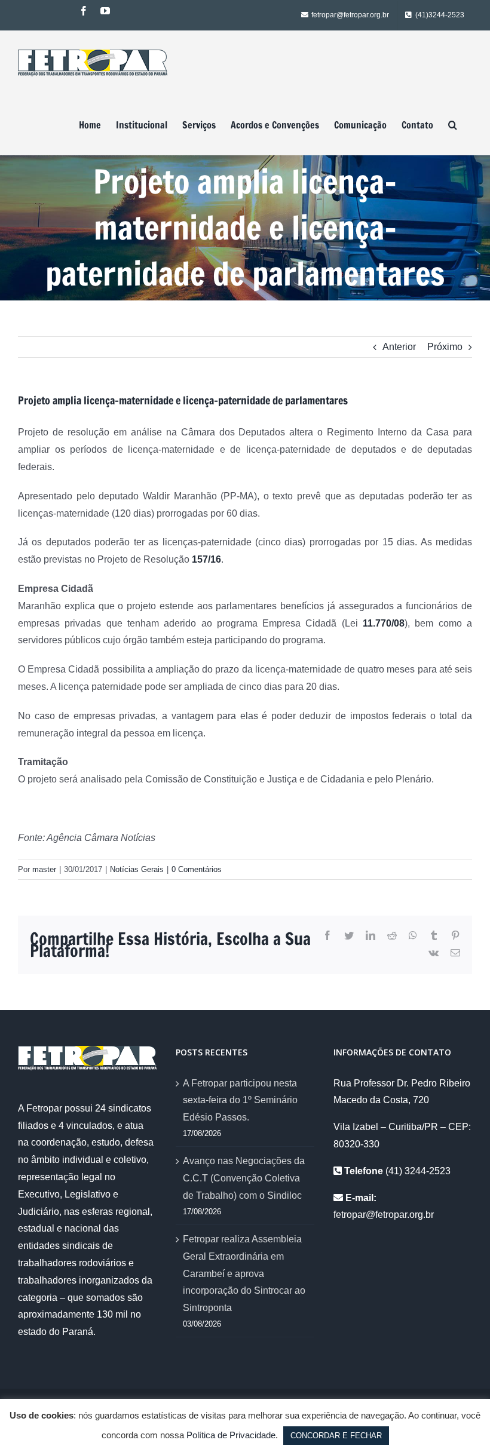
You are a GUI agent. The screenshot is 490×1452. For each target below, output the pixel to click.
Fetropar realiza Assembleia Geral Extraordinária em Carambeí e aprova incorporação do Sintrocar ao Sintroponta (244, 1273)
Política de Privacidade (230, 1435)
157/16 (206, 559)
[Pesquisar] (452, 125)
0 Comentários (197, 869)
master (44, 869)
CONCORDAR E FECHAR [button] (336, 1435)
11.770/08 (384, 623)
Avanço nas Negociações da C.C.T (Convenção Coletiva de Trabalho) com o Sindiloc (244, 1178)
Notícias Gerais (137, 869)
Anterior (399, 347)
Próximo (445, 347)
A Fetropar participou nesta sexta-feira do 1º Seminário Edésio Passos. (240, 1100)
